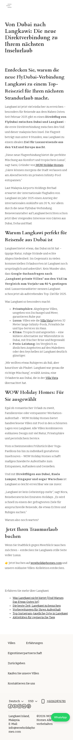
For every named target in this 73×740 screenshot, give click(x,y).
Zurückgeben (16, 663)
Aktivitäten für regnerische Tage (34, 617)
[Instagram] (19, 706)
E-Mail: (13, 724)
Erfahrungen (34, 643)
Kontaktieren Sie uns (21, 683)
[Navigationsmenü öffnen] (8, 5)
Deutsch (14, 701)
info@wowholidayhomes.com (22, 729)
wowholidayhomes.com (46, 563)
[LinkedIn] (24, 706)
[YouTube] (14, 706)
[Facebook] (10, 706)
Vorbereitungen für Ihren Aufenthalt (37, 609)
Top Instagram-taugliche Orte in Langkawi (40, 613)
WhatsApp (60, 717)
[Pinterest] (28, 706)
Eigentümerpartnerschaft (25, 653)
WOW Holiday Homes (49, 165)
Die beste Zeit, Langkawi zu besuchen (37, 605)
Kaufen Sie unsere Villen (23, 673)
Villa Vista (46, 320)
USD (31, 701)
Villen (11, 643)
